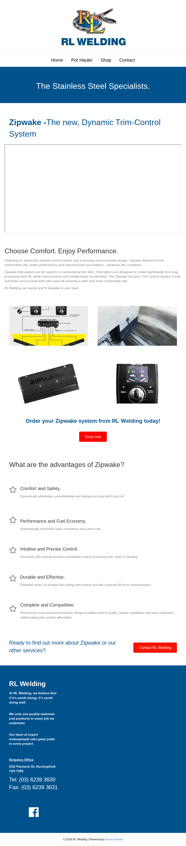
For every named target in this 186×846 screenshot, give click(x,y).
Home (57, 60)
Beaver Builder (114, 839)
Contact (127, 60)
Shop (106, 60)
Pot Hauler (82, 60)
